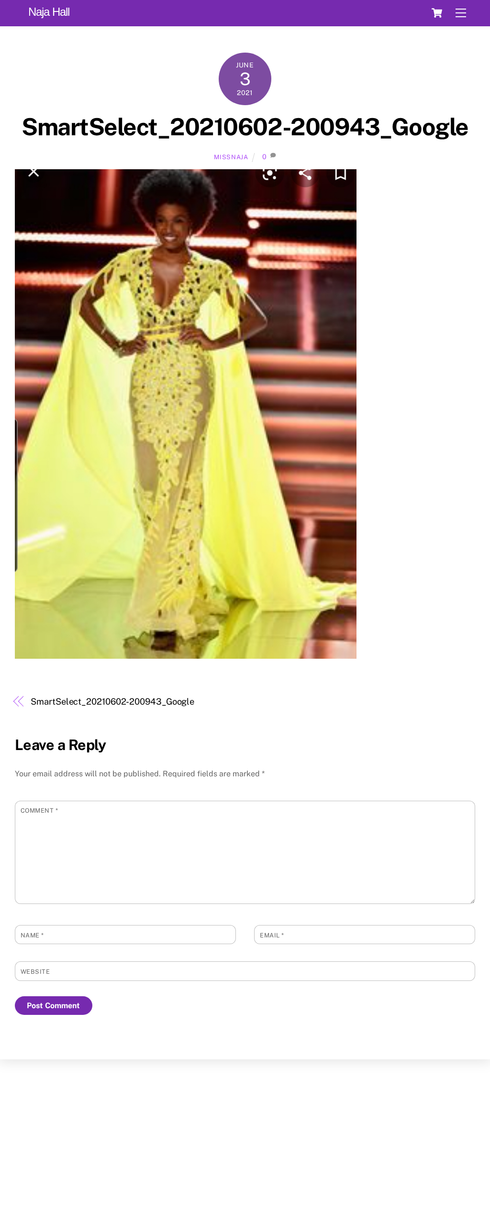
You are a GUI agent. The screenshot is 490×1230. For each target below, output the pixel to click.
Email (272, 935)
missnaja (231, 157)
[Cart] (436, 12)
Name (32, 935)
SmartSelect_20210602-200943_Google (245, 127)
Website (35, 971)
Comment (39, 810)
